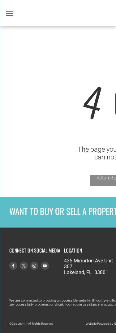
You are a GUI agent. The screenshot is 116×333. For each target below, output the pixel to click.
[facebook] (13, 266)
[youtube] (45, 266)
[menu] (9, 13)
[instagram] (34, 266)
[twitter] (24, 266)
